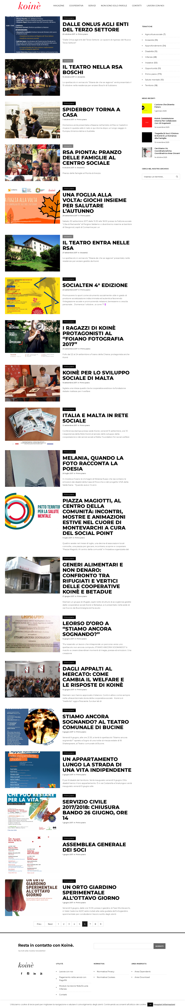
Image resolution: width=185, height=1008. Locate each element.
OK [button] (150, 1004)
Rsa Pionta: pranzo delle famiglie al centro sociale (92, 157)
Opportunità (151, 68)
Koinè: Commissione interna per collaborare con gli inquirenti (165, 120)
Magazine (58, 5)
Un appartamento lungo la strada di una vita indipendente (97, 764)
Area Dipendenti (143, 971)
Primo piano (151, 74)
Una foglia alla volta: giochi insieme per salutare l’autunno (94, 203)
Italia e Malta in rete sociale (95, 418)
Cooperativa (76, 5)
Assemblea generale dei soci (94, 847)
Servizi (92, 5)
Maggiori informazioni (164, 1004)
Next (50, 924)
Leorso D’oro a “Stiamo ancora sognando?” (87, 628)
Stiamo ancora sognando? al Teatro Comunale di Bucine (96, 721)
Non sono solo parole (114, 5)
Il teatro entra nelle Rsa (96, 245)
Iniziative (149, 62)
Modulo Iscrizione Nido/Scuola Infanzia (73, 987)
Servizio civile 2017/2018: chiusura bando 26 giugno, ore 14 (95, 810)
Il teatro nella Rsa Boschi (92, 69)
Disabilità (149, 51)
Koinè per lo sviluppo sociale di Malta (96, 375)
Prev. (39, 924)
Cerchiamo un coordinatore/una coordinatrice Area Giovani (167, 150)
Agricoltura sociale (154, 34)
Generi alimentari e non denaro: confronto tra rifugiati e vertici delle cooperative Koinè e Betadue (93, 578)
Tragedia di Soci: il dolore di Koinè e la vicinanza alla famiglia (166, 135)
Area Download (142, 977)
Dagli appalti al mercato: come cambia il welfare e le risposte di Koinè (93, 677)
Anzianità (149, 40)
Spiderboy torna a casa (91, 112)
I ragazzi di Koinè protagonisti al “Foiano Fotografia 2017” (93, 336)
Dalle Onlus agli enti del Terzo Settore (96, 27)
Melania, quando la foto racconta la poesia (93, 463)
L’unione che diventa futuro (164, 105)
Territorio (149, 85)
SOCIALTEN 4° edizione (95, 285)
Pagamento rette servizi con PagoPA (72, 978)
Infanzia (149, 57)
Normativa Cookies (106, 977)
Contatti (137, 5)
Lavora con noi (155, 5)
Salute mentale (152, 79)
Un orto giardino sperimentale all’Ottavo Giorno (91, 892)
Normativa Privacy (105, 971)
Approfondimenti (153, 45)
